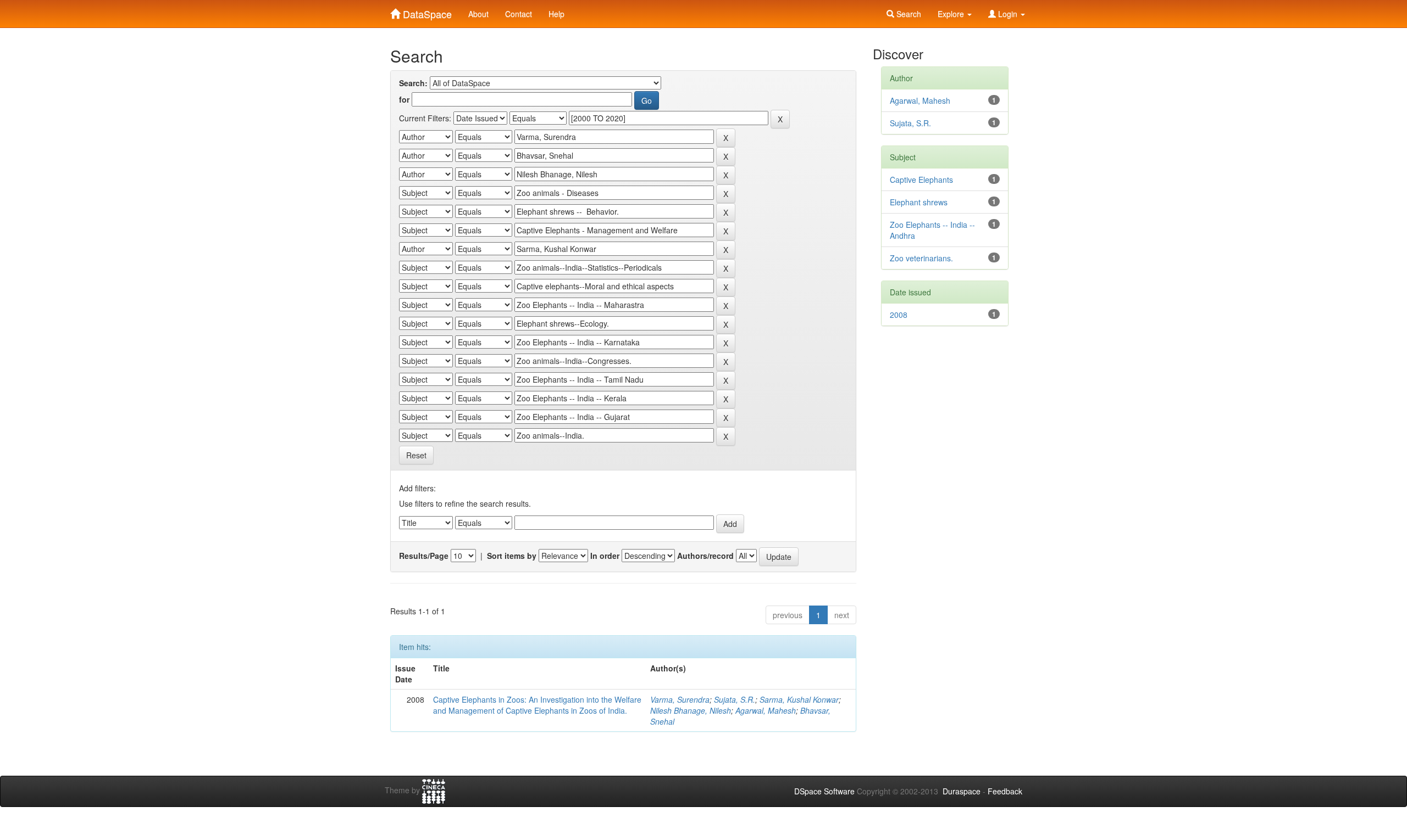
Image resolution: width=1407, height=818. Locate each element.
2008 (898, 314)
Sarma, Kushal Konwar (799, 699)
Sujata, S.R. (734, 699)
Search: (413, 82)
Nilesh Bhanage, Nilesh (690, 710)
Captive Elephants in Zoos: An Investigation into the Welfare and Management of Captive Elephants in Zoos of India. (537, 705)
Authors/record (705, 555)
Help (556, 13)
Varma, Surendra (680, 699)
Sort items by (511, 555)
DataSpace (426, 11)
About (478, 13)
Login (1008, 13)
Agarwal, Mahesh (765, 710)
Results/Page (423, 555)
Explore (952, 13)
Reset (416, 455)
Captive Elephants (921, 179)
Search (907, 13)
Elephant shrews (919, 202)
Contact (518, 13)
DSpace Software (824, 791)
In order (604, 555)
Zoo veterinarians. (921, 258)
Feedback (1005, 791)
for (404, 99)
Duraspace (962, 791)
